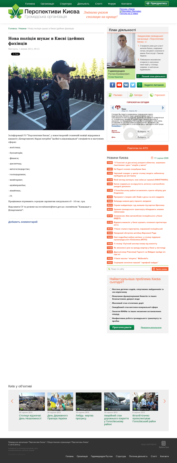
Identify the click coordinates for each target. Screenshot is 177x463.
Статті (98, 3)
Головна (30, 3)
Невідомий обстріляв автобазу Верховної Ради (135, 233)
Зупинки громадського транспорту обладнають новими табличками (139, 210)
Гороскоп (160, 95)
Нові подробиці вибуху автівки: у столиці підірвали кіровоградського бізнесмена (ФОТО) (137, 238)
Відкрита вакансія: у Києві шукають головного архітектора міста (140, 223)
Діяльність (83, 3)
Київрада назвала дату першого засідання (132, 201)
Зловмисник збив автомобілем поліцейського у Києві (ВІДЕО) (138, 217)
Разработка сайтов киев (16, 454)
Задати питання (154, 85)
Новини (22, 28)
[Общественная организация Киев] (44, 11)
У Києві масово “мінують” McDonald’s (131, 258)
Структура (66, 3)
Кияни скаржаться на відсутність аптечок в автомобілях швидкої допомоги (139, 185)
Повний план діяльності (153, 76)
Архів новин (161, 269)
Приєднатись (159, 3)
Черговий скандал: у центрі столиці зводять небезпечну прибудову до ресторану (139, 174)
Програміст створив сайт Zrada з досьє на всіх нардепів (139, 196)
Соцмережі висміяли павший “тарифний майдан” (136, 262)
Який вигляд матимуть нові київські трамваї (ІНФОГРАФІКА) (141, 179)
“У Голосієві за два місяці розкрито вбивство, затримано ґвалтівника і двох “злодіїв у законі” (139, 163)
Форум (112, 3)
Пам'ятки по (137, 148)
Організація (47, 3)
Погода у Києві (127, 9)
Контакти (126, 3)
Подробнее (116, 126)
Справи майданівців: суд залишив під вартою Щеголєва (139, 205)
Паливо (117, 95)
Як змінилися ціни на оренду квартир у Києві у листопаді (139, 247)
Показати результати (151, 327)
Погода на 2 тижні (129, 13)
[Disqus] (56, 259)
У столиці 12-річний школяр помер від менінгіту (135, 243)
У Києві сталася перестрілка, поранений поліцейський (138, 228)
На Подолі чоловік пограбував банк (130, 169)
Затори (138, 95)
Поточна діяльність (138, 456)
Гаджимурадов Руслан (102, 456)
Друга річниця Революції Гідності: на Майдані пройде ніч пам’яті (140, 253)
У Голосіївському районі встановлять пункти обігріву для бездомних (140, 191)
